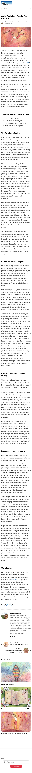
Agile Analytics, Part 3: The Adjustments (14, 733)
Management (5, 21)
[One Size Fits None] (16, 672)
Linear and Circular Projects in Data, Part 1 (15, 709)
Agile (13, 21)
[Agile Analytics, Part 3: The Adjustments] (16, 722)
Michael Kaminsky (8, 23)
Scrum (20, 21)
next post (14, 579)
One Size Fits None (7, 684)
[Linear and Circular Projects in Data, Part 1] (16, 697)
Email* (3, 758)
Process (16, 21)
